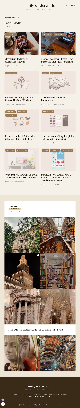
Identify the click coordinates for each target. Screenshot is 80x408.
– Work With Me (34, 394)
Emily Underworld (40, 5)
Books (45, 73)
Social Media (11, 34)
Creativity (47, 34)
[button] (5, 5)
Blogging (10, 150)
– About (15, 394)
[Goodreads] (46, 396)
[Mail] (50, 396)
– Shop (22, 394)
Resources (10, 112)
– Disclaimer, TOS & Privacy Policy (55, 394)
